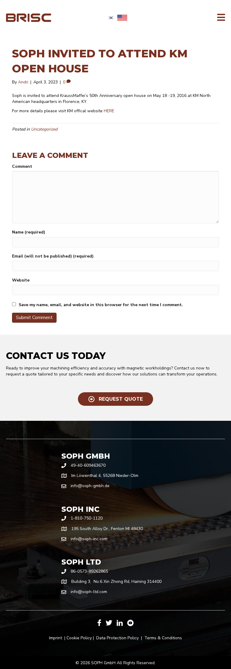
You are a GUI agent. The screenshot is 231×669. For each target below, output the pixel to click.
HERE (109, 111)
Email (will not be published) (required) (53, 256)
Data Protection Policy (117, 638)
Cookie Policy (79, 638)
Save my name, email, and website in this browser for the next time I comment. (101, 305)
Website (20, 280)
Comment (22, 166)
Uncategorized (44, 129)
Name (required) (28, 232)
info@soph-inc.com (89, 539)
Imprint (55, 638)
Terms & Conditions (163, 638)
